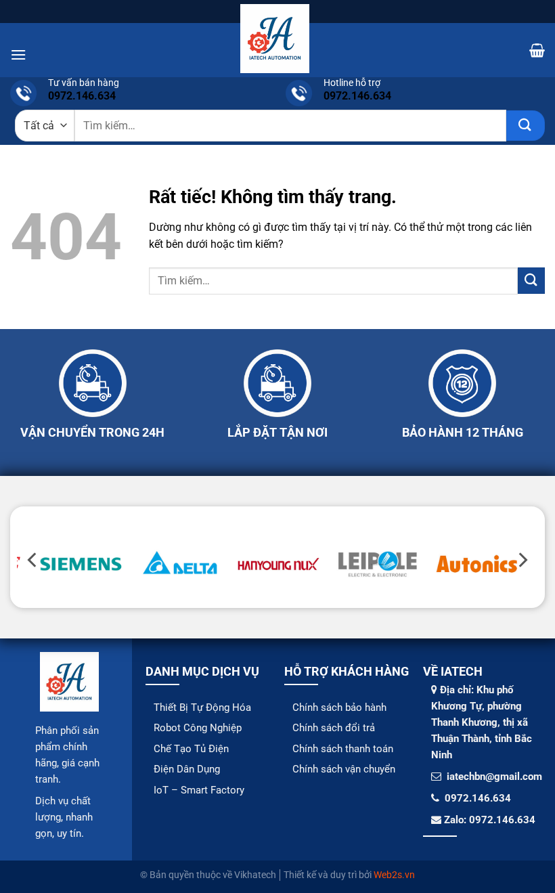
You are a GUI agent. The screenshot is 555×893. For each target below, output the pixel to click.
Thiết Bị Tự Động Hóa (202, 707)
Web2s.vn (394, 875)
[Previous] (33, 560)
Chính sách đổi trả (333, 728)
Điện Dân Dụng (187, 769)
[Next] (522, 560)
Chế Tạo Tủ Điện (191, 749)
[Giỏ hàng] (537, 50)
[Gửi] (525, 125)
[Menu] (18, 54)
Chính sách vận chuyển (343, 769)
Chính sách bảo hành (339, 707)
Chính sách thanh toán (342, 749)
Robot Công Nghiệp (198, 728)
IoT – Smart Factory (199, 790)
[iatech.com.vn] (274, 39)
